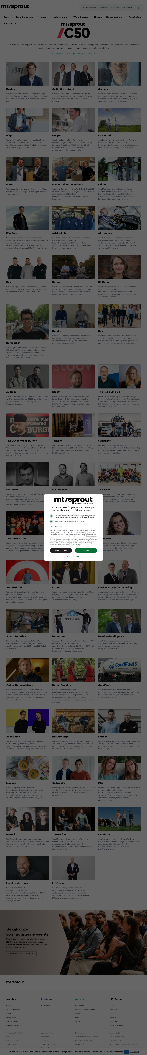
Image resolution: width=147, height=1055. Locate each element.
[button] (73, 526)
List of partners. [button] (91, 536)
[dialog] (73, 527)
